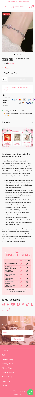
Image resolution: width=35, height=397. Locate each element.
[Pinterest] (8, 304)
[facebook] (18, 304)
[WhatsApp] (8, 309)
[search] (6, 7)
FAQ (3, 355)
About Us (5, 351)
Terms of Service (8, 372)
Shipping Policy (7, 364)
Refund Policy (7, 377)
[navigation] (14, 54)
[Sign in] (29, 6)
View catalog (3, 7)
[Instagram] (3, 304)
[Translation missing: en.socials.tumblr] (32, 304)
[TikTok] (27, 304)
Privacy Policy (7, 368)
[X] (23, 304)
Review (4, 386)
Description (6, 122)
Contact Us (6, 381)
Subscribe (17, 339)
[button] (2, 1)
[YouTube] (13, 304)
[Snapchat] (3, 309)
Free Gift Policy (7, 359)
